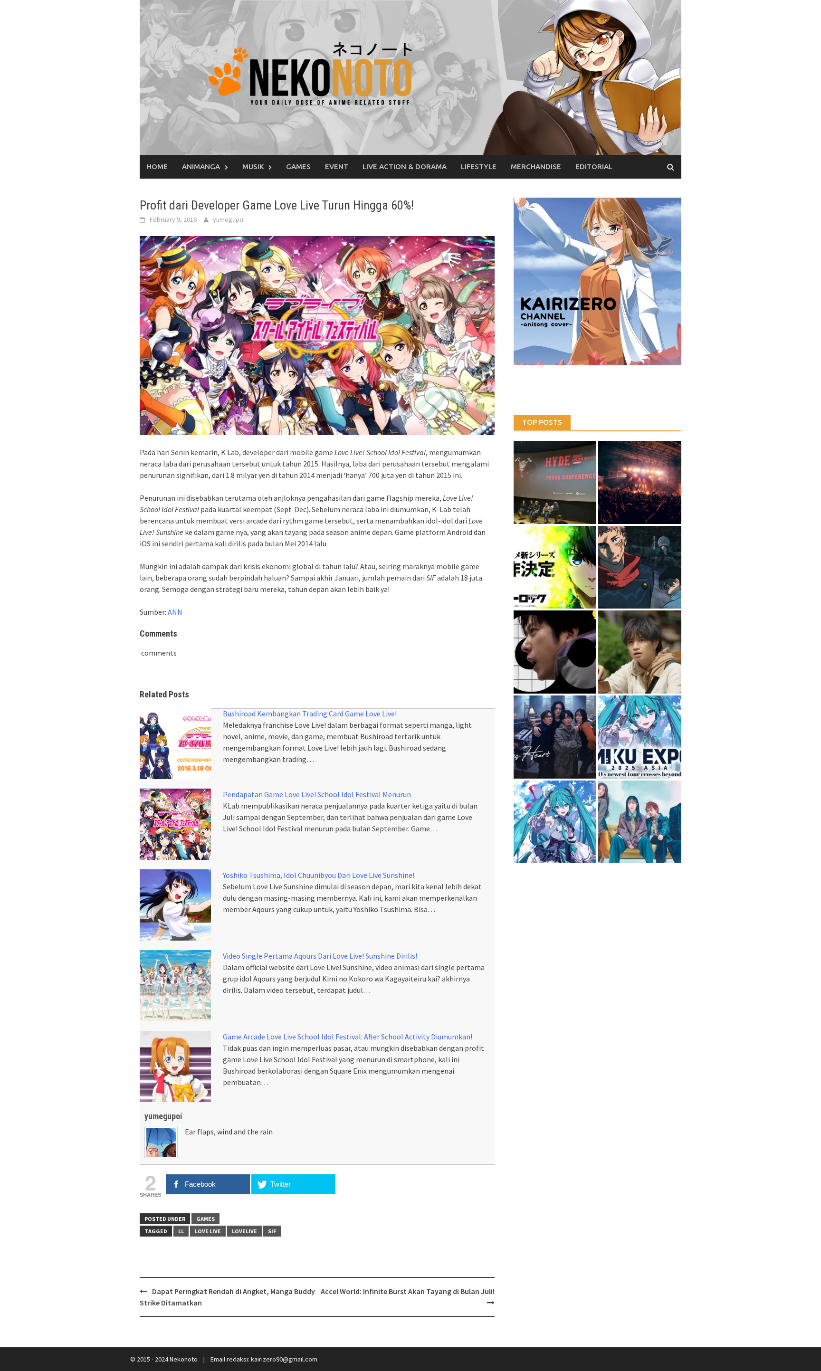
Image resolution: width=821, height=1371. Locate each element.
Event (336, 166)
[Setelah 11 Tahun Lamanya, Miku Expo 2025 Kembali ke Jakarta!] (555, 822)
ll (181, 1231)
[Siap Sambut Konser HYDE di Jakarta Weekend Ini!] (639, 482)
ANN (175, 612)
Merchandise (536, 166)
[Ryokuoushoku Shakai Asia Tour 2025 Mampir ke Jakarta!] (639, 822)
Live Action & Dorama (405, 166)
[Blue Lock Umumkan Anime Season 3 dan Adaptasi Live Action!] (555, 567)
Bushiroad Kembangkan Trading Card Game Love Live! (310, 713)
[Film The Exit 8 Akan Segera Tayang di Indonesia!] (555, 652)
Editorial (593, 166)
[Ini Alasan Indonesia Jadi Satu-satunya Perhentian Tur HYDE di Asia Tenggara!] (555, 482)
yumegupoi (229, 219)
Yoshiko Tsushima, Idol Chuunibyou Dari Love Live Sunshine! (318, 875)
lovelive (244, 1231)
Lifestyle (478, 166)
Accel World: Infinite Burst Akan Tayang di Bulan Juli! (408, 1291)
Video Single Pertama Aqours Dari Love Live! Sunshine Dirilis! (320, 956)
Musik (253, 166)
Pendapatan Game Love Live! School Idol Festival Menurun (317, 794)
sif (272, 1231)
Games (298, 166)
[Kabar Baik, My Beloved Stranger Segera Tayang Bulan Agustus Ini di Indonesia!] (639, 652)
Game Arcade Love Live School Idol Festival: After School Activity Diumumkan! (347, 1036)
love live (208, 1231)
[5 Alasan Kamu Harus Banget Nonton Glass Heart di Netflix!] (555, 737)
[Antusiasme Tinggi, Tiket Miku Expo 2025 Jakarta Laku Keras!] (639, 737)
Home (157, 166)
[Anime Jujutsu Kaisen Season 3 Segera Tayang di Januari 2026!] (639, 567)
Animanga (201, 166)
